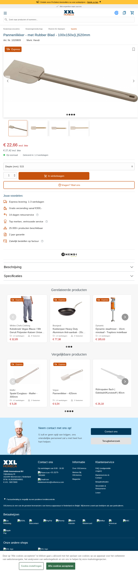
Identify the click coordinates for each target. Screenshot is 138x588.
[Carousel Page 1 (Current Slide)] (66, 347)
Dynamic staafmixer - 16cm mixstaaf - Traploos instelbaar (111, 331)
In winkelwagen (55, 176)
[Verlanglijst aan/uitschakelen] (133, 49)
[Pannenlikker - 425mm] (70, 374)
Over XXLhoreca (79, 468)
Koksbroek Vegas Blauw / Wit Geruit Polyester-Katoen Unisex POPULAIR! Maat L (26, 331)
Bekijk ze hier (92, 2)
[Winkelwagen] (132, 13)
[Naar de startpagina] (69, 13)
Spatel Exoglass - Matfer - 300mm (23, 395)
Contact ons (111, 431)
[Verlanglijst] (124, 13)
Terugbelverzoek (111, 441)
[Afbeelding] (67, 114)
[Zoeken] (6, 19)
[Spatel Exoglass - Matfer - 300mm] (27, 374)
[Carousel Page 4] (72, 411)
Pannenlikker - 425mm (65, 393)
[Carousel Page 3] (71, 347)
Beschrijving (13, 267)
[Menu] (5, 13)
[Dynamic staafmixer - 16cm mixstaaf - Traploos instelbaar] (112, 309)
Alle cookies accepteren (60, 566)
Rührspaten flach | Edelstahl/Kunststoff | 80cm (110, 391)
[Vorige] (7, 81)
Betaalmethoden (102, 482)
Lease (97, 493)
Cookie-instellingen (31, 566)
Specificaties (13, 276)
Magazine (76, 479)
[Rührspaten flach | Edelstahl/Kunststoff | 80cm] (112, 374)
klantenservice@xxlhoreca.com (51, 482)
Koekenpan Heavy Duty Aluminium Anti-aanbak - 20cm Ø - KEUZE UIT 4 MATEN (69, 331)
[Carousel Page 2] (69, 347)
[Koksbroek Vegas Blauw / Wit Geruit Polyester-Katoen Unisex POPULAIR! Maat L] (27, 309)
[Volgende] (133, 81)
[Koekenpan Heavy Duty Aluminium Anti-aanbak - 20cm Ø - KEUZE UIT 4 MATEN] (70, 309)
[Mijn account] (117, 13)
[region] (69, 569)
